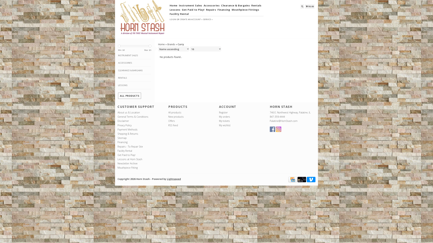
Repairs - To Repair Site (130, 146)
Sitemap (122, 138)
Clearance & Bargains (235, 5)
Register (223, 112)
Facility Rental (179, 14)
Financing (224, 9)
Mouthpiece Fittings (245, 9)
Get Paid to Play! (193, 9)
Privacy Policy (125, 125)
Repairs (211, 9)
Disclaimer (123, 121)
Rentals (256, 5)
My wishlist (225, 125)
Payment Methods (128, 129)
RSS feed (173, 125)
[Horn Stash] (142, 19)
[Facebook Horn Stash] (272, 129)
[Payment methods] (292, 179)
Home (173, 5)
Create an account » (191, 19)
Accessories (212, 5)
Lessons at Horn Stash (130, 159)
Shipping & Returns (128, 133)
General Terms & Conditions (133, 116)
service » (208, 19)
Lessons (175, 9)
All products (129, 95)
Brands (171, 44)
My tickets (224, 121)
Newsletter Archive (128, 163)
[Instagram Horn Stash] (278, 129)
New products (176, 116)
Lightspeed (174, 179)
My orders (224, 116)
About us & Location (129, 112)
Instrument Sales (190, 5)
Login (173, 19)
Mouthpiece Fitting (128, 167)
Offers (171, 121)
